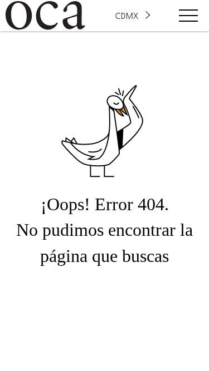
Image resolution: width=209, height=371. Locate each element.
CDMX (127, 15)
